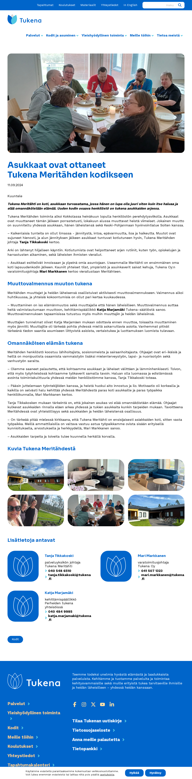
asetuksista (107, 774)
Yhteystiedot (109, 5)
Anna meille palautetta (96, 739)
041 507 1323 (152, 571)
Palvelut (33, 35)
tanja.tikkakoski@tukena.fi (69, 577)
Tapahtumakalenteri (29, 765)
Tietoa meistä (168, 35)
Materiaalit (88, 5)
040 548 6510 (59, 571)
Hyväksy (155, 773)
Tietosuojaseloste (91, 730)
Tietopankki (85, 748)
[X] (93, 704)
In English (130, 5)
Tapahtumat (45, 5)
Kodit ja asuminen (60, 35)
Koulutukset (67, 5)
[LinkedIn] (111, 704)
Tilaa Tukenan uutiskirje (97, 720)
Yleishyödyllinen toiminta (103, 35)
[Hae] (179, 5)
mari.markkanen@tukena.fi (162, 577)
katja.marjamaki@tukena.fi (69, 618)
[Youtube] (102, 704)
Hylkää (134, 773)
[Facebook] (74, 704)
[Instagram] (83, 704)
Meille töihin (140, 35)
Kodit (15, 639)
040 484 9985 (60, 611)
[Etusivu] (24, 19)
